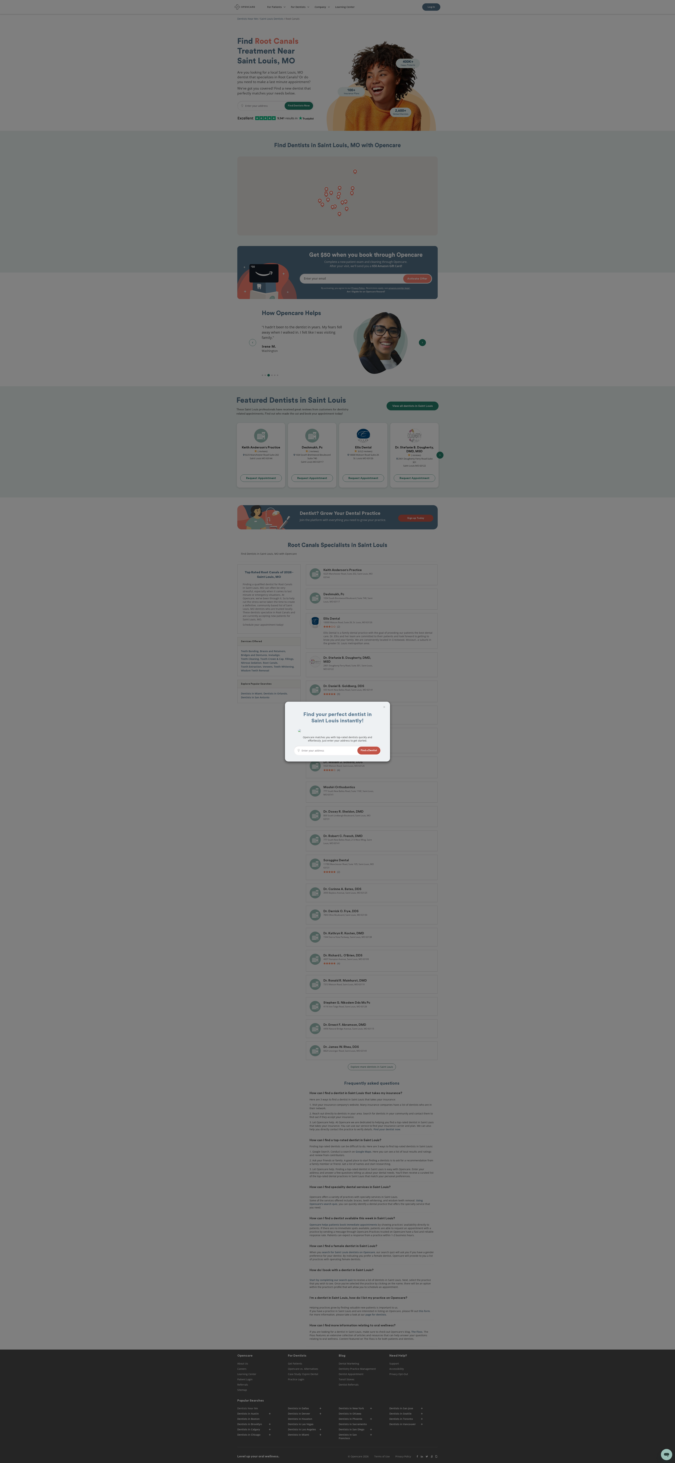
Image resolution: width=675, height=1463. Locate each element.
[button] (368, 751)
